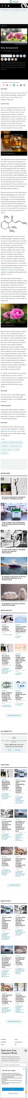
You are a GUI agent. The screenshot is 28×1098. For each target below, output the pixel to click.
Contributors (18, 1042)
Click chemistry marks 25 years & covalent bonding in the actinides (20, 862)
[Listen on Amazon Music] (20, 85)
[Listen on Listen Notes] (24, 85)
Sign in (9, 750)
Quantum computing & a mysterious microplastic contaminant (20, 998)
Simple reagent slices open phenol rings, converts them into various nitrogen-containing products (20, 662)
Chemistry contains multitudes (5, 628)
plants (17, 449)
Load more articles (14, 715)
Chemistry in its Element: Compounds (12, 442)
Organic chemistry (7, 449)
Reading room (17, 10)
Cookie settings (13, 1093)
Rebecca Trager (4, 874)
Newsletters (6, 10)
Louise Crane (7, 51)
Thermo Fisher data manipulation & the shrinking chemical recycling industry (13, 524)
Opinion (4, 624)
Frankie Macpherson (19, 800)
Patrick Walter (18, 1009)
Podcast (4, 654)
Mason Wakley (7, 671)
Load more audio (14, 885)
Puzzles (24, 10)
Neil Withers (6, 871)
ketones (20, 116)
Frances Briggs (18, 837)
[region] (13, 1082)
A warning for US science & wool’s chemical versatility (13, 604)
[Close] (24, 1069)
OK (13, 1089)
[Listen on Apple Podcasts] (7, 85)
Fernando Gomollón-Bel (7, 706)
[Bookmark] (15, 59)
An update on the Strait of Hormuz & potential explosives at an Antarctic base (14, 578)
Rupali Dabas (18, 637)
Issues (16, 1039)
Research (18, 624)
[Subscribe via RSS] (3, 85)
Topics (2, 1044)
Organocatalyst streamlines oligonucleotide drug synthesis (20, 629)
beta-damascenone (10, 270)
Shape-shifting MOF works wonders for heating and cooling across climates (7, 696)
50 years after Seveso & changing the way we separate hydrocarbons (13, 551)
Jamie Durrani (5, 673)
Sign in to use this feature (20, 51)
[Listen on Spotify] (14, 85)
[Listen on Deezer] (17, 85)
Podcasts (4, 26)
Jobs (11, 10)
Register (18, 750)
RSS (15, 1044)
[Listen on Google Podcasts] (10, 85)
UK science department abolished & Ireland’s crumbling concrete (13, 498)
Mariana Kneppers (5, 669)
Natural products (16, 446)
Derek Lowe (8, 634)
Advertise (3, 1042)
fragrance (5, 446)
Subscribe (3, 1039)
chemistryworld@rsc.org (11, 431)
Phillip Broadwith (19, 802)
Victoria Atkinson (19, 704)
